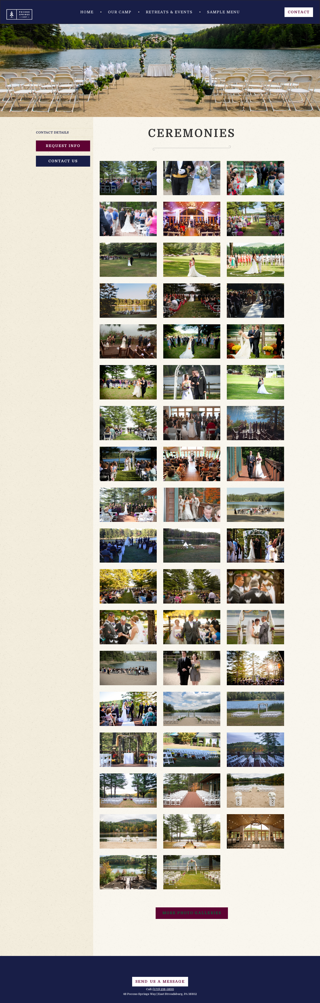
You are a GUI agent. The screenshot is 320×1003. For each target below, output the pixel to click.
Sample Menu (223, 12)
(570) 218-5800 (163, 989)
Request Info (63, 146)
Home (87, 12)
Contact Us (63, 161)
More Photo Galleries (191, 913)
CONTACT (299, 12)
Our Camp (119, 12)
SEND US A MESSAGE (160, 981)
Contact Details (52, 132)
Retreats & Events (169, 12)
